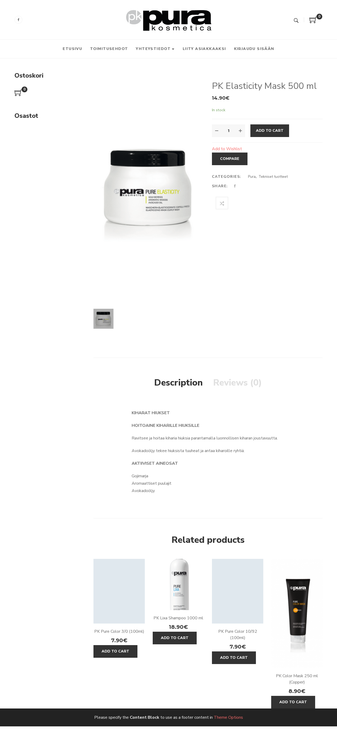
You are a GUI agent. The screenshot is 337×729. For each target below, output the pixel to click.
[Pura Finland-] (168, 19)
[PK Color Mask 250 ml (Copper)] (297, 613)
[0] (313, 22)
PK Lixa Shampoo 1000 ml (178, 618)
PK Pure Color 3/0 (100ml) (119, 631)
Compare (229, 158)
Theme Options (228, 717)
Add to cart (270, 130)
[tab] (178, 383)
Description (178, 383)
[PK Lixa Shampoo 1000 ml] (178, 584)
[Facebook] (18, 20)
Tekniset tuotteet (273, 176)
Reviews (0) (237, 383)
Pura (252, 176)
